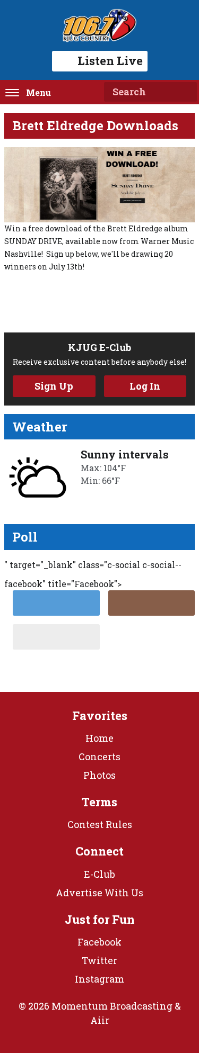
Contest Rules (99, 824)
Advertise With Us (99, 892)
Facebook (99, 941)
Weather (39, 426)
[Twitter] (56, 603)
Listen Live (110, 60)
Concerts (99, 756)
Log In (144, 386)
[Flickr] (56, 637)
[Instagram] (151, 603)
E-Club (99, 874)
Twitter (99, 960)
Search (185, 92)
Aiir (99, 1020)
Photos (99, 775)
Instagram (99, 979)
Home (99, 738)
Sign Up (53, 386)
